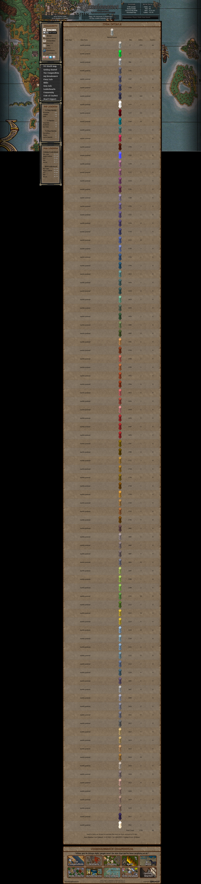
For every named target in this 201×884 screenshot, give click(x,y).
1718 (130, 486)
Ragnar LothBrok (47, 156)
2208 (130, 579)
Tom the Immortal (47, 137)
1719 (130, 494)
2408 (130, 698)
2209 (130, 588)
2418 (130, 757)
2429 (130, 799)
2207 (130, 571)
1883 (130, 537)
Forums (49, 36)
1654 (130, 435)
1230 (130, 164)
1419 (130, 299)
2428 (130, 791)
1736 (130, 520)
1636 (130, 418)
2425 (130, 782)
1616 (130, 401)
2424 (130, 774)
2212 (130, 604)
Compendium (51, 41)
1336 (130, 257)
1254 (130, 223)
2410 (130, 706)
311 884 (150, 8)
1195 (130, 155)
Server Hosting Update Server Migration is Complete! (60, 17)
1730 (130, 503)
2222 (130, 655)
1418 (130, 291)
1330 (130, 248)
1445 (130, 333)
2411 (130, 715)
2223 (130, 664)
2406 (130, 681)
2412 (130, 723)
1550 (130, 367)
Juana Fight (46, 123)
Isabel (44, 116)
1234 (130, 181)
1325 (130, 240)
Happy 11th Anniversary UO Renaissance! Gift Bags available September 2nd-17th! (100, 17)
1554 (130, 384)
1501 (130, 342)
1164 (130, 130)
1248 (130, 198)
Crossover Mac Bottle (131, 10)
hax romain (46, 127)
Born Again (46, 154)
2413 (130, 732)
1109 (130, 96)
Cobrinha (45, 114)
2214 (130, 621)
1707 (130, 443)
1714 (130, 469)
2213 (130, 613)
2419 (130, 766)
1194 (130, 147)
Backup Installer (131, 9)
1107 (130, 79)
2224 (130, 672)
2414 (130, 740)
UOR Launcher (131, 7)
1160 (130, 121)
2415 (130, 749)
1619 (130, 410)
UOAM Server (50, 50)
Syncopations (46, 133)
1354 (130, 265)
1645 (130, 426)
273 (130, 53)
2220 (130, 638)
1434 (130, 308)
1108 (130, 87)
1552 (130, 376)
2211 (130, 596)
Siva (44, 158)
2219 (130, 630)
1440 (130, 325)
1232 (130, 172)
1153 (130, 104)
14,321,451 (152, 10)
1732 (130, 511)
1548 (130, 359)
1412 (130, 274)
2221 (130, 647)
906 (130, 62)
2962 (130, 825)
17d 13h (151, 12)
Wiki (48, 46)
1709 (130, 452)
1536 (130, 350)
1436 (130, 316)
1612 (130, 393)
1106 (130, 70)
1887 (130, 554)
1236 (130, 189)
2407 (130, 689)
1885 (130, 545)
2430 (130, 808)
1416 (130, 282)
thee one (45, 162)
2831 (130, 816)
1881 (130, 528)
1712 (130, 460)
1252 (130, 215)
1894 (130, 562)
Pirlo (44, 160)
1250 (130, 206)
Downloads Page (131, 12)
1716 (130, 477)
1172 (130, 138)
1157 (130, 113)
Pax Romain (46, 112)
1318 (130, 231)
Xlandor (45, 135)
